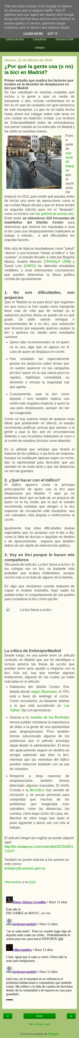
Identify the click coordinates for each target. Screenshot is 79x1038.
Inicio (39, 1016)
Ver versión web (39, 1024)
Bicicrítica (37, 790)
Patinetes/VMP (65, 39)
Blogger (53, 1033)
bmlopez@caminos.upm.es (24, 868)
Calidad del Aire (14, 39)
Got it (52, 34)
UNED (30, 266)
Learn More (33, 34)
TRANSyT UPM (57, 261)
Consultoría (39, 39)
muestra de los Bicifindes (49, 717)
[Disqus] (39, 947)
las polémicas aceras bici (55, 214)
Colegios (39, 47)
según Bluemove (44, 691)
